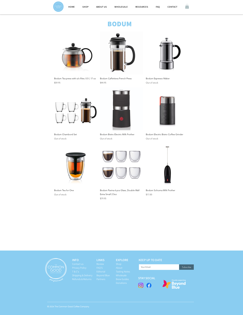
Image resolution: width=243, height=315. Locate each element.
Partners (100, 279)
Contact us (77, 264)
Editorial (100, 271)
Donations (121, 283)
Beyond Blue (103, 275)
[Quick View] (75, 52)
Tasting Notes (123, 271)
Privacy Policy (79, 267)
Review (100, 264)
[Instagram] (140, 285)
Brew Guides (122, 279)
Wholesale (121, 275)
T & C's (75, 271)
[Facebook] (149, 285)
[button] (187, 6)
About (119, 267)
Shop (118, 264)
